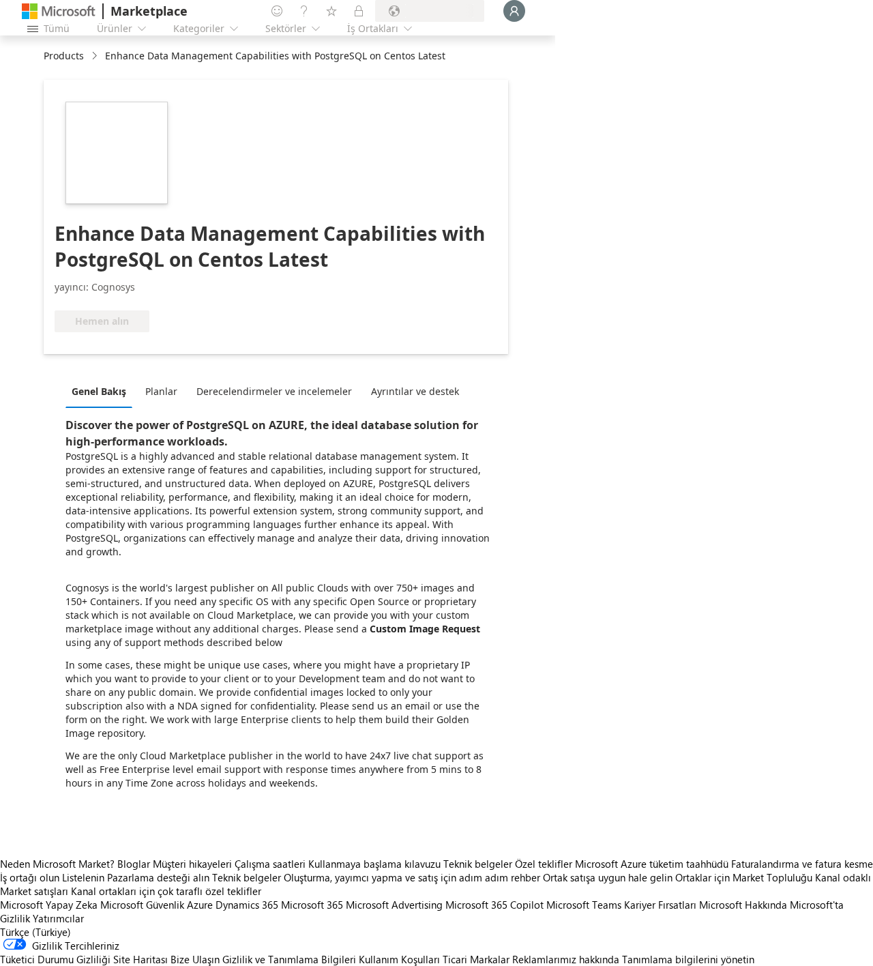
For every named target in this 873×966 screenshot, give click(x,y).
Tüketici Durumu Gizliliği (55, 959)
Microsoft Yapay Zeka (49, 904)
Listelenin (83, 877)
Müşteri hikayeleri (192, 863)
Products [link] (64, 55)
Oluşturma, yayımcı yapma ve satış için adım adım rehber (412, 877)
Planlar (161, 391)
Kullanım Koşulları (399, 959)
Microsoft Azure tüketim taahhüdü (653, 863)
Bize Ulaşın (195, 959)
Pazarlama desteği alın (158, 877)
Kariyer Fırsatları (660, 904)
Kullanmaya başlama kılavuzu (374, 863)
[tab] (102, 391)
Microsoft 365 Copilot (494, 904)
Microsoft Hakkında (743, 904)
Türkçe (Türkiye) (35, 932)
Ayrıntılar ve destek (415, 391)
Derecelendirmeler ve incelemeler (274, 391)
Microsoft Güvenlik (142, 904)
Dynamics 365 (247, 904)
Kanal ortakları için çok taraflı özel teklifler (166, 891)
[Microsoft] (58, 11)
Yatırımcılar (58, 918)
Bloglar (133, 863)
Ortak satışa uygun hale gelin (607, 877)
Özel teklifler (543, 863)
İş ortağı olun (29, 877)
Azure (200, 904)
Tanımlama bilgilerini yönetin (688, 959)
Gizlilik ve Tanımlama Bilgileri (289, 959)
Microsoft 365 (312, 904)
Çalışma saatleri (270, 863)
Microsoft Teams (583, 904)
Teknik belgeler (477, 863)
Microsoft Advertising (394, 904)
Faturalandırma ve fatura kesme (802, 863)
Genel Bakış (99, 391)
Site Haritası (140, 959)
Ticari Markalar (476, 959)
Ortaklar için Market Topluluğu (743, 877)
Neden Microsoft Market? (57, 863)
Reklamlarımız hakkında (565, 959)
